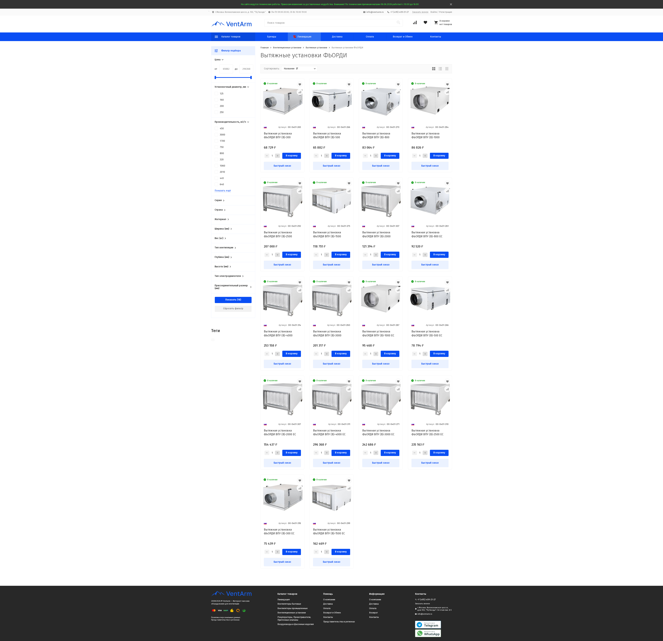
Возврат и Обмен (402, 36)
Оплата (370, 36)
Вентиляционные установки (287, 47)
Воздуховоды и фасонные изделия (295, 624)
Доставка (337, 36)
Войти (433, 12)
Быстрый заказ (282, 165)
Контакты (435, 36)
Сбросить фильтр (233, 308)
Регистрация (445, 12)
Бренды (271, 36)
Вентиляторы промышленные (292, 608)
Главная (264, 47)
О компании (329, 599)
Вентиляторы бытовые (289, 604)
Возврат (373, 612)
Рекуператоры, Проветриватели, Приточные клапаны (294, 618)
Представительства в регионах (225, 620)
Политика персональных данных (225, 617)
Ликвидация (304, 36)
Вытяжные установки (316, 47)
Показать (230, 299)
